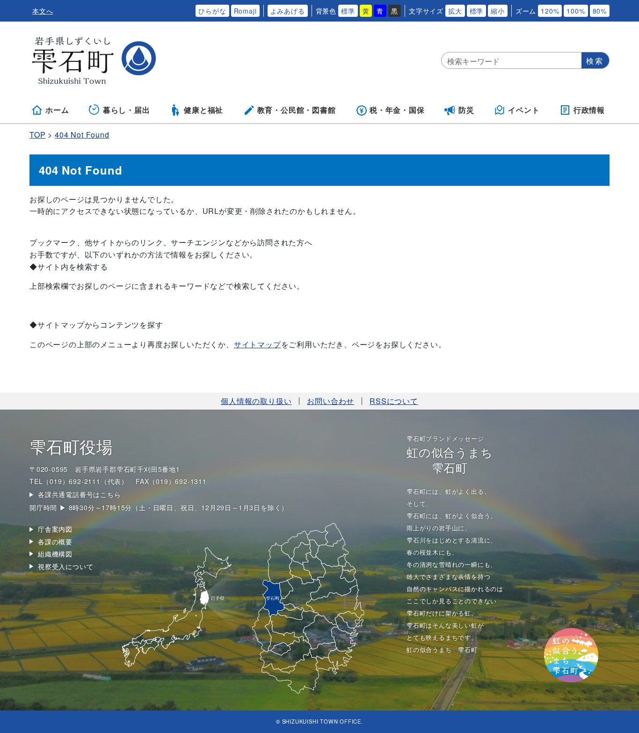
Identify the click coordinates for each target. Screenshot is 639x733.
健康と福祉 (203, 109)
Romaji (245, 10)
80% (600, 10)
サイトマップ (257, 344)
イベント (523, 109)
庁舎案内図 (55, 529)
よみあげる (287, 10)
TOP (37, 134)
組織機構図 (55, 553)
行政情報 (589, 109)
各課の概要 (55, 541)
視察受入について (65, 566)
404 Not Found (82, 134)
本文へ (42, 10)
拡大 (455, 10)
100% (575, 10)
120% (550, 10)
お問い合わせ (330, 401)
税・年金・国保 (397, 109)
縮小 (498, 10)
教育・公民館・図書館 (296, 109)
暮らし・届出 (126, 109)
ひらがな (212, 10)
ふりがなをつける (163, 10)
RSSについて (394, 401)
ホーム (57, 109)
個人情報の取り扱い (256, 401)
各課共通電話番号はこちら (79, 494)
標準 (348, 10)
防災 (466, 109)
